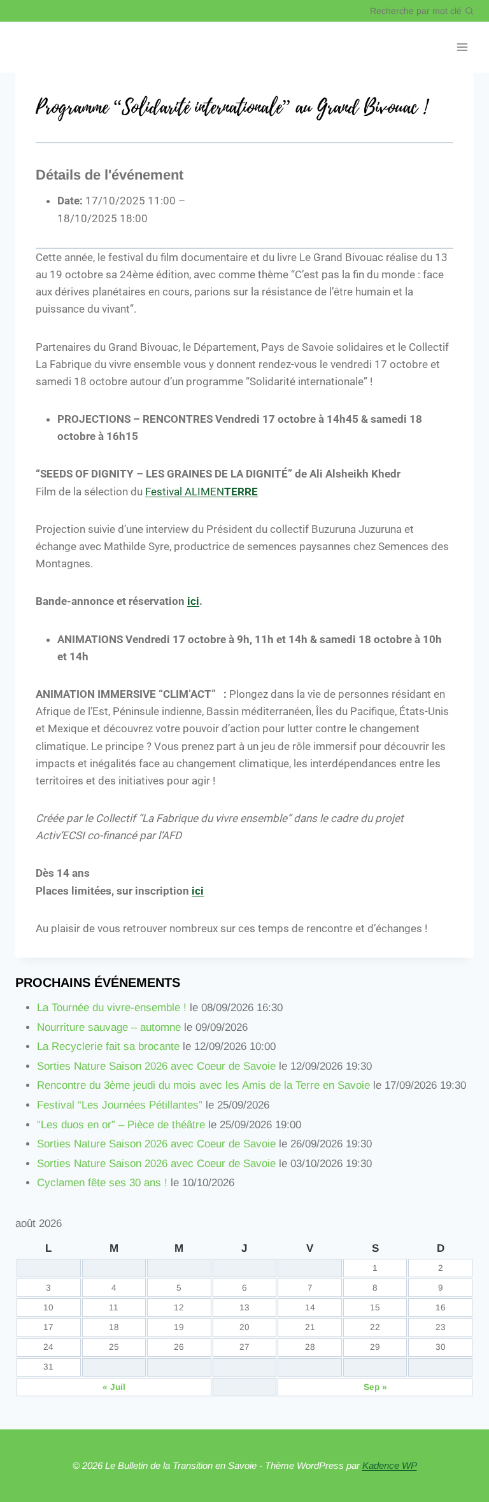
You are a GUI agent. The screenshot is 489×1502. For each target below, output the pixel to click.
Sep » (375, 1387)
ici (193, 601)
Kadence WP (389, 1465)
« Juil (114, 1387)
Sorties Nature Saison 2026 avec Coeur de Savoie (156, 1066)
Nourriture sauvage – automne (109, 1027)
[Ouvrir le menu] (462, 47)
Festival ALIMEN (201, 491)
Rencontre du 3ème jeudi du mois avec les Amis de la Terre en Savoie (203, 1085)
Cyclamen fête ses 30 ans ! (102, 1183)
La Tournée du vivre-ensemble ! (112, 1008)
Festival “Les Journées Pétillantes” (119, 1105)
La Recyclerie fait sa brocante (108, 1046)
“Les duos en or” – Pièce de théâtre (121, 1125)
